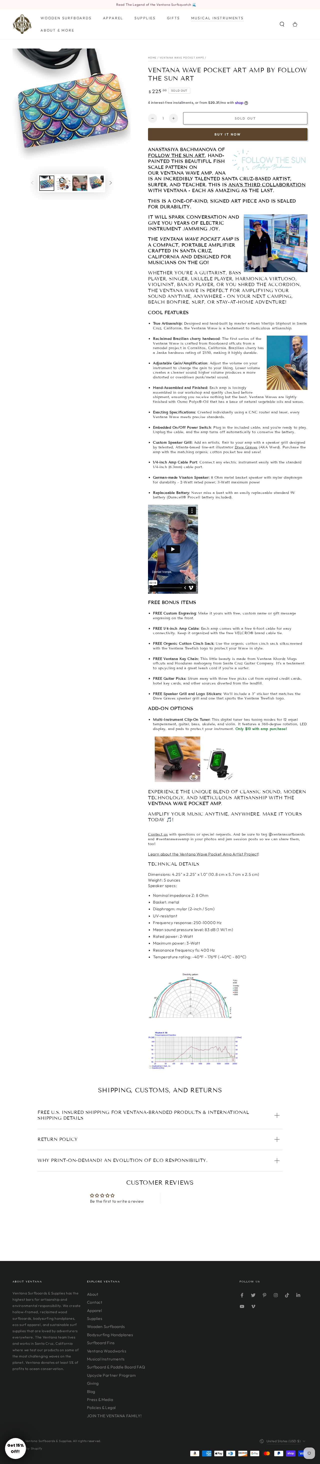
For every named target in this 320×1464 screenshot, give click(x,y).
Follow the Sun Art (176, 155)
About (92, 1294)
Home (152, 57)
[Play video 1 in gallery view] (79, 183)
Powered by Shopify (27, 1448)
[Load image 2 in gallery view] (63, 183)
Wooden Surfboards (106, 1326)
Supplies (94, 1318)
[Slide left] (32, 183)
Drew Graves (246, 447)
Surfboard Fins (101, 1342)
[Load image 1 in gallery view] (46, 183)
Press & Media (100, 1399)
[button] (282, 24)
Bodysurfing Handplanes (110, 1334)
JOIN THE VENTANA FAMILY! (114, 1415)
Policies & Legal (101, 1407)
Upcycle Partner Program (111, 1375)
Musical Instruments (106, 1358)
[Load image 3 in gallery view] (96, 183)
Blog (91, 1391)
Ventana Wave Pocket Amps (182, 57)
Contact (94, 1302)
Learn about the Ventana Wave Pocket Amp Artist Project (203, 854)
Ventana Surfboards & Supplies (48, 1441)
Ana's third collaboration (267, 185)
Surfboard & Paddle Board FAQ (116, 1366)
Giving (93, 1383)
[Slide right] (110, 183)
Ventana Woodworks (106, 1350)
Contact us (158, 834)
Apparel (94, 1310)
